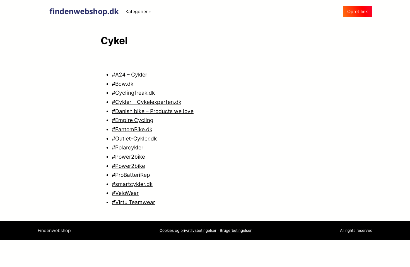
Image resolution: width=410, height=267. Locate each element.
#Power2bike (128, 156)
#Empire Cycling (132, 120)
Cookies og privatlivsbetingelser (188, 230)
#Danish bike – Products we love (153, 111)
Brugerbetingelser (236, 230)
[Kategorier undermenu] (150, 11)
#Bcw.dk (122, 83)
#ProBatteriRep (131, 174)
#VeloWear (125, 193)
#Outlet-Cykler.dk (134, 138)
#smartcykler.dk (132, 184)
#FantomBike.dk (132, 129)
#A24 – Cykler (129, 74)
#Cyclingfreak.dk (133, 92)
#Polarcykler (127, 147)
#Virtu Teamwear (133, 202)
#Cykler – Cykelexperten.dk (146, 102)
